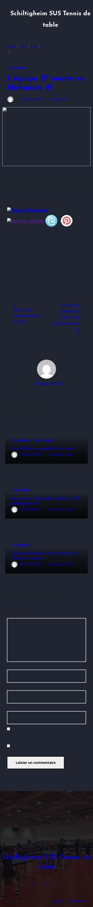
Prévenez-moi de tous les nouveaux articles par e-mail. (45, 751)
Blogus (58, 901)
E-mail (12, 688)
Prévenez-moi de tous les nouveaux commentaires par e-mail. (45, 736)
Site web (13, 708)
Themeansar (77, 901)
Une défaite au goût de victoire (42, 449)
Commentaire (18, 615)
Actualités (17, 68)
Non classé (44, 440)
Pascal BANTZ (32, 99)
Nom (11, 667)
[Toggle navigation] (6, 18)
